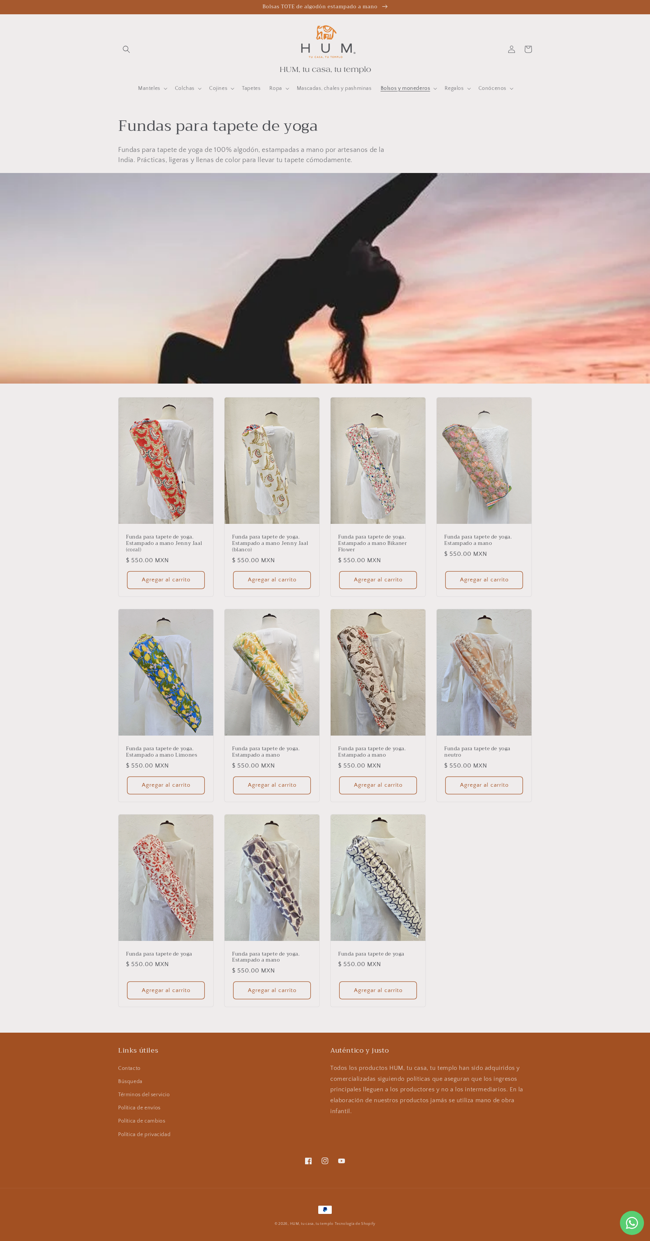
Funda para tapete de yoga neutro (477, 752)
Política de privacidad (144, 1135)
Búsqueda (130, 1082)
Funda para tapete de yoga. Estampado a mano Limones (161, 752)
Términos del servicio (144, 1095)
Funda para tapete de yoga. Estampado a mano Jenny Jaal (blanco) (270, 543)
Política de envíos (139, 1108)
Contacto (129, 1068)
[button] (126, 49)
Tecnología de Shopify (355, 1224)
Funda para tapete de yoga (159, 954)
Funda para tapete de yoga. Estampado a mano (478, 540)
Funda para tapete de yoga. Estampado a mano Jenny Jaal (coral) (164, 543)
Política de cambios (141, 1121)
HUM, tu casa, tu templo (312, 1224)
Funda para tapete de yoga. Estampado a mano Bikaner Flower (372, 543)
